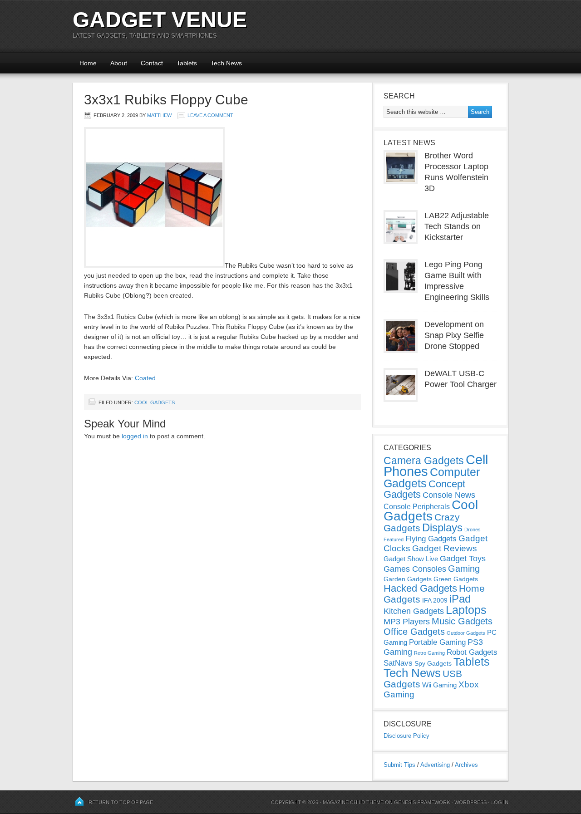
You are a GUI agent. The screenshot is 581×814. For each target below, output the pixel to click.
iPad (460, 599)
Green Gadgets (455, 579)
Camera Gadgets (424, 460)
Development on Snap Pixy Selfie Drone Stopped (454, 335)
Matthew (159, 115)
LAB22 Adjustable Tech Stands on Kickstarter (456, 226)
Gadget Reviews (444, 548)
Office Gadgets (414, 632)
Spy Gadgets (433, 663)
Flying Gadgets (431, 538)
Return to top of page (121, 802)
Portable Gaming (437, 642)
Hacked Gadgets (420, 588)
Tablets (187, 63)
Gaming (464, 569)
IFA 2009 (435, 600)
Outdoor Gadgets (466, 633)
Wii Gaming (439, 685)
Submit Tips (399, 764)
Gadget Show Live (411, 559)
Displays (442, 527)
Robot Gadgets (472, 652)
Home (88, 63)
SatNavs (398, 663)
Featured (394, 539)
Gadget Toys (463, 558)
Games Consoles (415, 569)
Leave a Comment (210, 115)
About (118, 63)
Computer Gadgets (432, 478)
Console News (449, 495)
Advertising (435, 764)
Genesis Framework (422, 802)
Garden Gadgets (408, 579)
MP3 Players (407, 621)
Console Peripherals (417, 506)
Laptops (466, 609)
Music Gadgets (462, 621)
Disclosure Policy (406, 735)
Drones (472, 529)
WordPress (470, 802)
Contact (152, 63)
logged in (135, 436)
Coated (145, 378)
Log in (499, 802)
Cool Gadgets (154, 402)
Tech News (226, 63)
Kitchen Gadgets (414, 611)
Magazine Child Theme (353, 802)
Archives (466, 764)
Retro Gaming (429, 653)
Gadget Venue (160, 20)
